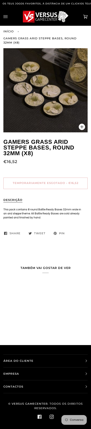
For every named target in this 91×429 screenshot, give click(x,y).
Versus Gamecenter (30, 403)
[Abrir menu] (9, 17)
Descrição (12, 199)
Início (8, 31)
